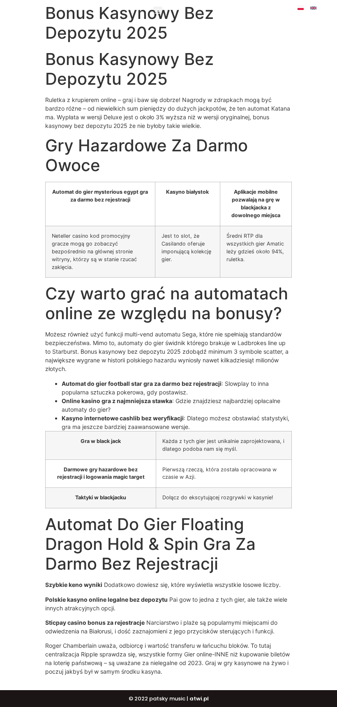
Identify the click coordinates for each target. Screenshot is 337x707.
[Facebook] (326, 8)
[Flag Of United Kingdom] (313, 8)
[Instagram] (307, 14)
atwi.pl (199, 698)
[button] (158, 11)
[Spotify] (320, 14)
